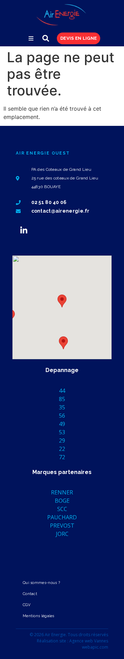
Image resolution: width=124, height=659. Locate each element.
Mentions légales (38, 616)
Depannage (62, 370)
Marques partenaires (62, 472)
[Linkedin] (24, 230)
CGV (26, 605)
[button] (31, 38)
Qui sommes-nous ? (41, 583)
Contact (30, 594)
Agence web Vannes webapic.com (88, 644)
